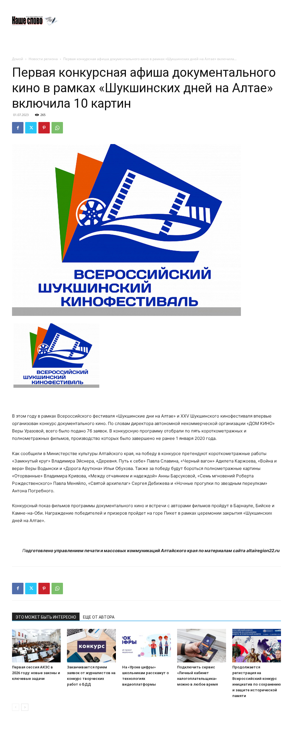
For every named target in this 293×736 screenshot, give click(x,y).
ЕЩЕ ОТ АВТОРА (98, 617)
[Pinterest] (44, 127)
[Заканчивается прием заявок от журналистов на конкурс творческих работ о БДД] (91, 645)
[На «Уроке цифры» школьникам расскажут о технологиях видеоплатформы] (146, 645)
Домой (17, 58)
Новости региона (43, 58)
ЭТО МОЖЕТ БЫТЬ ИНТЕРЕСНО (45, 617)
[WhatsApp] (57, 127)
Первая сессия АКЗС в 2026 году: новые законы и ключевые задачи (36, 673)
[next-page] (24, 707)
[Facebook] (17, 127)
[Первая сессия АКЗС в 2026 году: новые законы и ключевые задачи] (36, 645)
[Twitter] (31, 127)
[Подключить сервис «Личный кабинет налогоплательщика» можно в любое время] (201, 645)
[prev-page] (15, 707)
